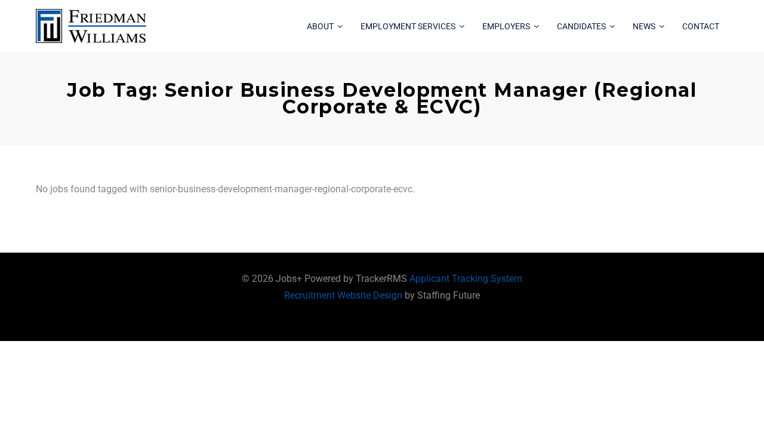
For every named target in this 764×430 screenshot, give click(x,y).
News (644, 26)
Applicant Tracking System (465, 278)
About (320, 26)
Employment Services (408, 26)
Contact (700, 26)
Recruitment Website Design (343, 295)
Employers (506, 26)
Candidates (581, 26)
